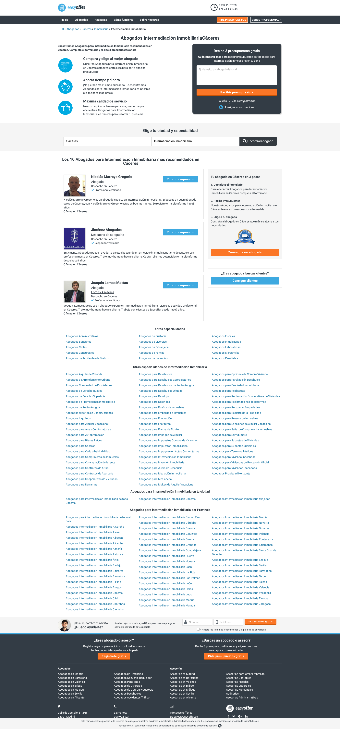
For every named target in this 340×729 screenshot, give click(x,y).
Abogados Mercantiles (225, 352)
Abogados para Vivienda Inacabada (234, 456)
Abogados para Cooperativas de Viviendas (91, 479)
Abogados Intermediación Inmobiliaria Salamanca (242, 544)
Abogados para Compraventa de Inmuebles (92, 456)
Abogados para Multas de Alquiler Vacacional (166, 484)
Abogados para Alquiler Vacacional (87, 423)
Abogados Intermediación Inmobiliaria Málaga (167, 605)
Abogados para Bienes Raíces (84, 440)
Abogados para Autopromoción (85, 434)
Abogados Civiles (76, 347)
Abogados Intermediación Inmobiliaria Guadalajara (170, 550)
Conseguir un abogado (245, 252)
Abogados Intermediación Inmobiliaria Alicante (94, 543)
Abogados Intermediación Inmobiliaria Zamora (240, 598)
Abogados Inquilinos (78, 418)
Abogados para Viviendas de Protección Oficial (240, 462)
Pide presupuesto (180, 179)
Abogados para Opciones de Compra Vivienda (240, 374)
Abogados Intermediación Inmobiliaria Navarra (240, 522)
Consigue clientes (245, 281)
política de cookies (207, 725)
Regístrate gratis (114, 656)
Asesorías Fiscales (237, 681)
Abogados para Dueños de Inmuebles (161, 407)
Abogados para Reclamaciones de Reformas (239, 401)
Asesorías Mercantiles (239, 689)
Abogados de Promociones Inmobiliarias (90, 401)
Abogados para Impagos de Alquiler (160, 434)
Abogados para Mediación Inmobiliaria (162, 473)
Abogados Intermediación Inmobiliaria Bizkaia (94, 581)
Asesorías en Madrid (182, 673)
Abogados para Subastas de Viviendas (235, 440)
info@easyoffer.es (181, 712)
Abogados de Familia (151, 352)
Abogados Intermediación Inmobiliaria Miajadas (241, 498)
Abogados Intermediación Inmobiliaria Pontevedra (242, 539)
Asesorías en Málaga (182, 689)
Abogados (64, 668)
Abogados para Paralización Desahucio (236, 379)
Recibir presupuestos (236, 92)
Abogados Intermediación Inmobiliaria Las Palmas (169, 577)
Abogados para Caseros (80, 445)
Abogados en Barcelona (72, 677)
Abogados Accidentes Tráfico (132, 697)
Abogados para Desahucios (155, 374)
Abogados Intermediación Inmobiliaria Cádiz (93, 598)
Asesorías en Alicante (183, 697)
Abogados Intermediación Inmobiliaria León (165, 583)
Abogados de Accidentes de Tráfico (87, 358)
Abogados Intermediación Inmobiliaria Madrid (166, 600)
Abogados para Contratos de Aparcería (90, 473)
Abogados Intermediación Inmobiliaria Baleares (94, 570)
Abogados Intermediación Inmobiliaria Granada (168, 544)
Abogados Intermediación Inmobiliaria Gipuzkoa (168, 533)
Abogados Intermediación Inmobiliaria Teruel (239, 576)
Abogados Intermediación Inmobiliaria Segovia (240, 559)
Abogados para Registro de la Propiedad (236, 412)
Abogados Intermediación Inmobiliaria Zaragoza (241, 603)
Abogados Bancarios (78, 341)
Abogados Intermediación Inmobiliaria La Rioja (167, 572)
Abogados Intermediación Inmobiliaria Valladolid (241, 592)
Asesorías (176, 668)
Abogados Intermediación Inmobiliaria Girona (166, 539)
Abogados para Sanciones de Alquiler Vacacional (241, 423)
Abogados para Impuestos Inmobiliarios (163, 445)
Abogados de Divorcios (153, 341)
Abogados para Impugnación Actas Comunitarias (169, 451)
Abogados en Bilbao (70, 685)
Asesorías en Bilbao (182, 685)
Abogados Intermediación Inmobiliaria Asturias (94, 554)
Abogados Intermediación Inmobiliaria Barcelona (95, 576)
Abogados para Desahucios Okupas (160, 390)
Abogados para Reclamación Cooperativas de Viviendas (246, 396)
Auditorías (232, 693)
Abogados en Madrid (70, 673)
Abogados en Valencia (71, 681)
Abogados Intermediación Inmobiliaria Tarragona (242, 570)
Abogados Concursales (80, 352)
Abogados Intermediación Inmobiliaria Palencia (240, 533)
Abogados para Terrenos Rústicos (232, 451)
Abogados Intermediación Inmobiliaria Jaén (165, 566)
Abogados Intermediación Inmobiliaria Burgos (94, 587)
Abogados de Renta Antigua (83, 407)
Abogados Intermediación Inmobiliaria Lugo (165, 594)
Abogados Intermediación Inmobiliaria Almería (94, 548)
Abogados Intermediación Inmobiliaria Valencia (240, 587)
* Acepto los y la (233, 629)
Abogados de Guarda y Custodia (133, 689)
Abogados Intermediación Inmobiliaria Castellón (95, 609)
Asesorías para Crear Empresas (245, 673)
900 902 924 (121, 716)
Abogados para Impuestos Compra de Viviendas (168, 440)
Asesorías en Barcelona (184, 677)
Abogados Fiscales (223, 336)
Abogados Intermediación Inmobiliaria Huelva (166, 555)
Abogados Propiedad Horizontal (231, 473)
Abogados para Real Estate (228, 390)
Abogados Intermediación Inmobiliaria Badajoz (94, 565)
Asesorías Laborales (238, 685)
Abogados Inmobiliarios (226, 341)
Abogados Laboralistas (226, 347)
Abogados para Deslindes (154, 401)
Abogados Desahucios (127, 693)
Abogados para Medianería (155, 479)
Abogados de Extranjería (154, 347)
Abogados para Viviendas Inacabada (234, 468)
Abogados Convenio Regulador (133, 677)
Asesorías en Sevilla (182, 693)
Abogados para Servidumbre (229, 434)
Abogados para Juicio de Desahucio (160, 468)
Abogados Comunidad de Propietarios (89, 385)
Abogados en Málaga (71, 689)
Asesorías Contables (238, 677)
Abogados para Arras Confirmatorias (88, 429)
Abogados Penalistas (225, 358)
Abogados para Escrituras (155, 423)
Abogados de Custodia (152, 336)
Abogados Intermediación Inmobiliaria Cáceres (167, 498)
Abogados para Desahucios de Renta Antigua (166, 385)
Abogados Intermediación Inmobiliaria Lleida (166, 588)
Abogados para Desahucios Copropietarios (165, 379)
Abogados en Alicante (71, 697)
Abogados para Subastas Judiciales (234, 445)
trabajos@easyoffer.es (184, 716)
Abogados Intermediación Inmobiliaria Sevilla (239, 565)
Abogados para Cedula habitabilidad (88, 451)
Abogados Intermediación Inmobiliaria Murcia (239, 517)
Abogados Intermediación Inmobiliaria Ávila (92, 559)
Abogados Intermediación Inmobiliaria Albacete (94, 537)
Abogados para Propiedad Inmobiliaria (235, 385)
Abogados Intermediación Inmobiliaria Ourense (240, 528)
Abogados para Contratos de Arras (87, 468)
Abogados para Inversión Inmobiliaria (161, 462)
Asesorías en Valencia (183, 681)
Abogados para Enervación (155, 418)
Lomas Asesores (102, 292)
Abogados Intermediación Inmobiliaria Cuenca (167, 528)
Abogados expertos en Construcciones (89, 412)
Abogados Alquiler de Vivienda (84, 374)
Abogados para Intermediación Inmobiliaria (165, 456)
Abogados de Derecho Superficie (85, 396)
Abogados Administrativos (82, 336)
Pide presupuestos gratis (226, 656)
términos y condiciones (226, 629)
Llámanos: (120, 712)
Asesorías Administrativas (242, 697)
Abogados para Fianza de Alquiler (159, 429)
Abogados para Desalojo (154, 396)
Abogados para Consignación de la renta (90, 462)
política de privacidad (254, 629)
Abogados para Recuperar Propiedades (236, 407)
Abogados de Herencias (153, 358)
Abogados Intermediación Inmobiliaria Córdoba (167, 522)
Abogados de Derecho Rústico (84, 390)
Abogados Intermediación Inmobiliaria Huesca (167, 561)
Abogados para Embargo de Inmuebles (162, 412)
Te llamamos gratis (260, 621)
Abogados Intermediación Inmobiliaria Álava (93, 532)
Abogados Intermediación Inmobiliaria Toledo (239, 581)
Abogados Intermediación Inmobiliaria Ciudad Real (169, 517)
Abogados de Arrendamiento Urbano (88, 379)
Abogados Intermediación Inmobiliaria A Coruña (95, 526)
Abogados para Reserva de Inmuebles (235, 418)
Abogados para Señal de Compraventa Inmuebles (242, 429)
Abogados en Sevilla (70, 693)
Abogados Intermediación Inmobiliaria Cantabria (95, 603)
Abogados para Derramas (81, 484)
